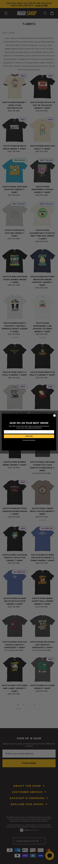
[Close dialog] (54, 415)
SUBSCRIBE (29, 436)
